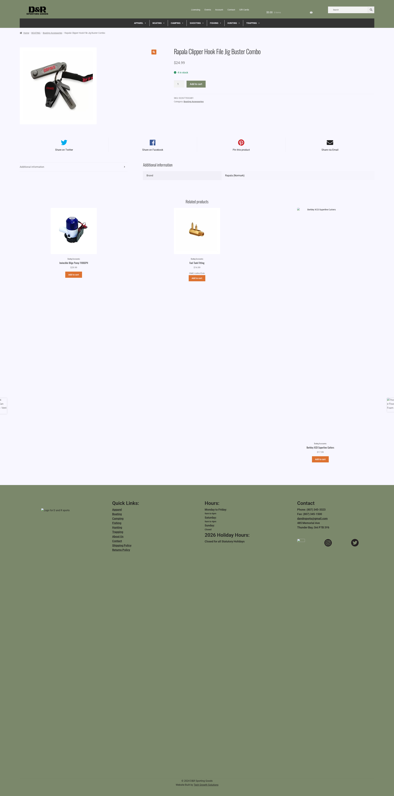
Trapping (117, 531)
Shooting (195, 23)
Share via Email (330, 149)
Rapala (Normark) (235, 175)
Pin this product (241, 149)
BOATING (157, 23)
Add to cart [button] (73, 274)
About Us (117, 536)
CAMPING (176, 23)
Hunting (117, 527)
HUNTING (232, 23)
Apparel (117, 509)
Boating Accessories (52, 33)
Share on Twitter (64, 149)
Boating (117, 514)
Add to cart (196, 84)
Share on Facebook (152, 149)
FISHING (214, 23)
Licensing (195, 9)
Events (208, 9)
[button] (153, 52)
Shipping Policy (121, 545)
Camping (117, 518)
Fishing (116, 523)
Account (219, 9)
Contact (231, 9)
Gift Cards (244, 9)
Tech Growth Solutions (206, 784)
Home (26, 33)
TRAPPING (251, 23)
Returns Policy (121, 549)
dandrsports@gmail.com (312, 518)
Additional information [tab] (32, 166)
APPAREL (138, 23)
